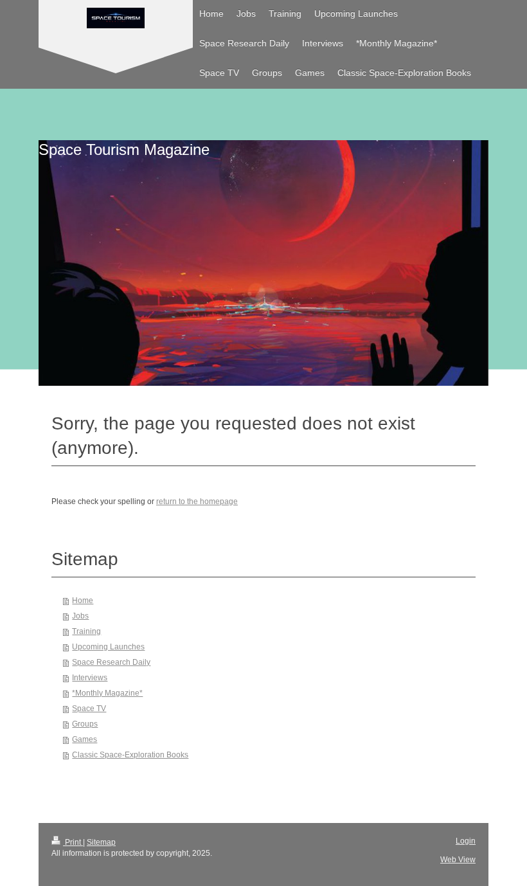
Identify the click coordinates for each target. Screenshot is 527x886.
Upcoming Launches (108, 646)
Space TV (89, 708)
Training (86, 631)
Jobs (80, 615)
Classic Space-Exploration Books (130, 754)
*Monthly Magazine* (107, 693)
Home (82, 600)
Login (466, 840)
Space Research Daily (111, 662)
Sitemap (101, 842)
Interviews (89, 677)
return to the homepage (197, 501)
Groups (85, 723)
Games (84, 739)
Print (73, 842)
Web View (458, 859)
